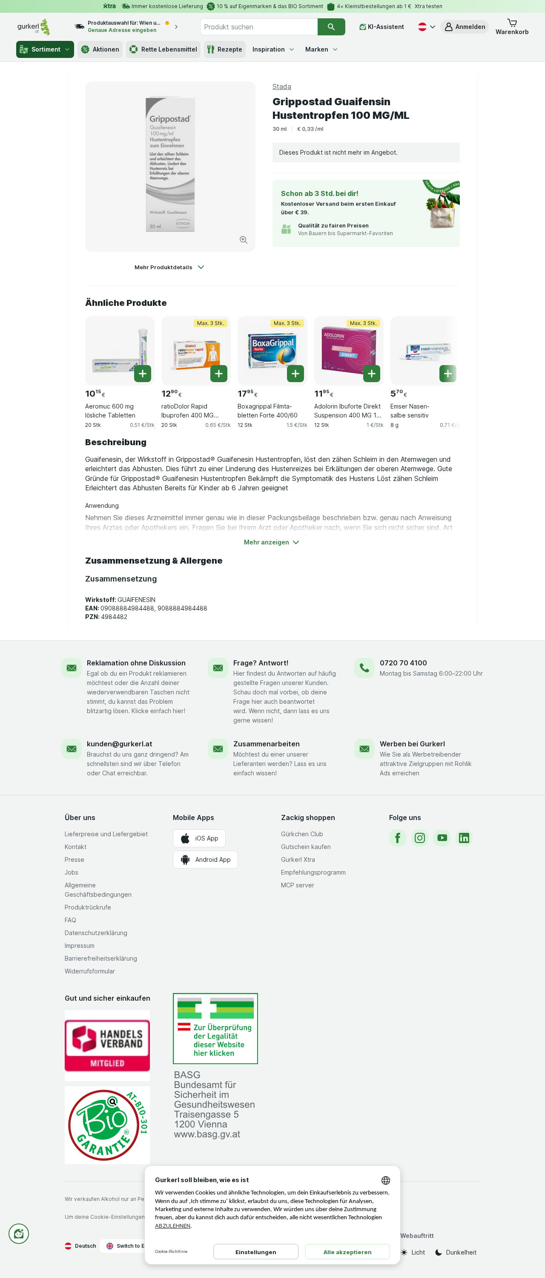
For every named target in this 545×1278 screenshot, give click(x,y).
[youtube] (441, 837)
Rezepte (230, 49)
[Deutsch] (426, 26)
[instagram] (419, 837)
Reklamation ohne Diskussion (136, 663)
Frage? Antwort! (261, 663)
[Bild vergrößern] (243, 240)
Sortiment (46, 49)
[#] (215, 1028)
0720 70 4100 (403, 663)
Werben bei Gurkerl (412, 744)
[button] (464, 27)
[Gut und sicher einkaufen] (107, 1125)
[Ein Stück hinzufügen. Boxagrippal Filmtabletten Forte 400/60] (295, 373)
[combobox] (259, 26)
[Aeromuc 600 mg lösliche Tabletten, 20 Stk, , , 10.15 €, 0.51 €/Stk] (120, 351)
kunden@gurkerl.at (119, 744)
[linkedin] (464, 837)
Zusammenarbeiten (266, 744)
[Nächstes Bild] (443, 347)
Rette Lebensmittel (169, 49)
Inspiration (268, 49)
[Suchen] (331, 26)
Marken (316, 49)
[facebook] (397, 837)
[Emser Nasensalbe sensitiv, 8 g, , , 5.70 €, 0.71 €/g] (425, 351)
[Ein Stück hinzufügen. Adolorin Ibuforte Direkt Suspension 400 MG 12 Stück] (371, 373)
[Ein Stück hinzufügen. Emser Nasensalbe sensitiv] (447, 373)
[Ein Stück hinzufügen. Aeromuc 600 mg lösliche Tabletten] (142, 373)
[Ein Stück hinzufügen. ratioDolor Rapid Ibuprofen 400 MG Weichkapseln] (218, 373)
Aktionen (106, 49)
